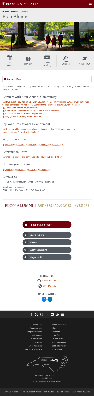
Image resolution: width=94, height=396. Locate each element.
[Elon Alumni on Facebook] (44, 299)
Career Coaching (47, 64)
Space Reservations (59, 324)
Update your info (37, 234)
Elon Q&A (28, 63)
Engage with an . (23, 117)
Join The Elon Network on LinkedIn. (20, 132)
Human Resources (35, 346)
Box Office (56, 335)
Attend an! (21, 108)
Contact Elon (37, 324)
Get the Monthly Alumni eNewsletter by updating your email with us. (34, 144)
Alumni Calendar (9, 64)
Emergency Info (36, 328)
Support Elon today (41, 224)
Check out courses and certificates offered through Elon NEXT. (32, 157)
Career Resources (63, 392)
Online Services (36, 339)
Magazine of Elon (37, 257)
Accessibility (57, 349)
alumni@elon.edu (16, 187)
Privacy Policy (57, 339)
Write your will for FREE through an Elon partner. (26, 169)
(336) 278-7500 (49, 286)
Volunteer (66, 63)
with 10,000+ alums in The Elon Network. (33, 111)
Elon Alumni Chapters (81, 392)
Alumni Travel (84, 63)
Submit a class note (38, 249)
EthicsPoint (37, 342)
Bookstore (56, 331)
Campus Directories (34, 331)
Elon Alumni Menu (14, 79)
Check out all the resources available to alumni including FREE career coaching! (40, 129)
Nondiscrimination (59, 342)
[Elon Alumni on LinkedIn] (49, 299)
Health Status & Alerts (33, 349)
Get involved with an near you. (26, 114)
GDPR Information (59, 346)
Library (54, 328)
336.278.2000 (47, 378)
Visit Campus (37, 335)
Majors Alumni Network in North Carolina (38, 392)
